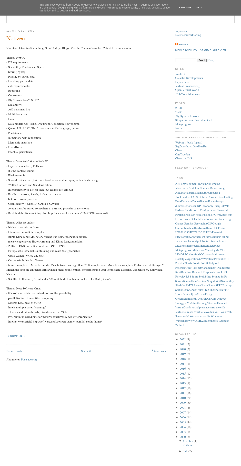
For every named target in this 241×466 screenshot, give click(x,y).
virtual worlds (217, 307)
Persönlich (220, 259)
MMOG (222, 250)
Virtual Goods (183, 307)
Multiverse (218, 254)
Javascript (193, 241)
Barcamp (208, 192)
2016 (183, 368)
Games (179, 223)
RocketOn (222, 272)
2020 (183, 349)
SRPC (219, 285)
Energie (218, 206)
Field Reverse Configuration (200, 210)
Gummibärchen (184, 228)
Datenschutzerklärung (188, 35)
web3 (186, 316)
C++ (197, 197)
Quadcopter (223, 267)
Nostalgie (181, 259)
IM (211, 232)
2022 (183, 339)
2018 (183, 359)
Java (184, 241)
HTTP (193, 232)
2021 (183, 344)
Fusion (179, 219)
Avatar (187, 192)
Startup (227, 285)
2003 (183, 432)
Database (186, 201)
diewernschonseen (186, 206)
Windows (216, 316)
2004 (183, 427)
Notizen (15, 38)
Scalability (205, 276)
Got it (198, 7)
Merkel (203, 245)
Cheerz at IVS (183, 158)
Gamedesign (225, 219)
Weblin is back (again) (188, 142)
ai (199, 184)
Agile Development (186, 184)
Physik (188, 263)
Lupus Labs (182, 82)
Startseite (86, 351)
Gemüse (188, 223)
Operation (193, 259)
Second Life (190, 281)
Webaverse (196, 316)
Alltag (179, 192)
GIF (209, 223)
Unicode (222, 298)
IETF (206, 232)
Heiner (183, 44)
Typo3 (194, 294)
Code (221, 197)
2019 (183, 354)
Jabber (225, 237)
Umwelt (202, 298)
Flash (192, 214)
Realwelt (197, 272)
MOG (201, 254)
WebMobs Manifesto (187, 94)
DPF (199, 206)
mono (208, 254)
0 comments (16, 336)
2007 (183, 412)
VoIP (217, 312)
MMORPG (181, 254)
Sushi (201, 290)
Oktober (188, 441)
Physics (179, 263)
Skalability (227, 281)
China (203, 197)
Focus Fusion (203, 214)
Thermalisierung (219, 290)
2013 (183, 383)
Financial (222, 210)
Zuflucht (180, 325)
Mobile (193, 254)
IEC (200, 232)
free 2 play (222, 214)
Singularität (214, 281)
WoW (191, 321)
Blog (217, 192)
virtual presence (200, 307)
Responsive (209, 272)
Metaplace (214, 245)
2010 (183, 398)
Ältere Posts (158, 351)
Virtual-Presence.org (187, 86)
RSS (188, 276)
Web (223, 312)
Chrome (212, 197)
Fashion (179, 210)
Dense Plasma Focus (203, 201)
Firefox (179, 214)
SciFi (224, 276)
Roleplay (180, 276)
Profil (178, 108)
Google (216, 223)
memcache (192, 245)
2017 (183, 364)
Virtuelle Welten (204, 312)
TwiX (178, 112)
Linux (222, 241)
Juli (185, 451)
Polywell (214, 263)
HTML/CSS (182, 232)
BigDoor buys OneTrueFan (191, 146)
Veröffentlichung (197, 303)
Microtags (211, 250)
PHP (229, 259)
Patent (210, 259)
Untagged (181, 303)
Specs (211, 285)
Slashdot (180, 285)
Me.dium (180, 245)
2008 (183, 407)
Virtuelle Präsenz (185, 312)
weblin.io (180, 74)
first (186, 214)
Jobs (202, 241)
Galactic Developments (189, 78)
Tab (207, 290)
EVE (226, 206)
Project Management (204, 267)
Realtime (186, 272)
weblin (207, 316)
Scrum (179, 281)
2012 (183, 388)
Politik (205, 263)
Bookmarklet (183, 197)
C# (192, 197)
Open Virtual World (187, 90)
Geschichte (200, 223)
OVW (202, 259)
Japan (178, 241)
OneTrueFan (182, 154)
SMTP (189, 285)
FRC (213, 214)
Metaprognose (183, 124)
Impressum (181, 31)
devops (219, 201)
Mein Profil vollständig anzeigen (200, 50)
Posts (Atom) (29, 359)
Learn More (184, 7)
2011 (183, 393)
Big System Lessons (187, 116)
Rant (178, 272)
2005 (183, 422)
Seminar (202, 281)
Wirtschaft (181, 321)
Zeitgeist (224, 321)
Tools (178, 294)
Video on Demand (217, 303)
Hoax (209, 228)
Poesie (196, 263)
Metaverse (198, 250)
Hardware (200, 228)
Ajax (203, 184)
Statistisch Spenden (186, 290)
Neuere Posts (14, 351)
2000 (183, 437)
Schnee (216, 276)
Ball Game (197, 192)
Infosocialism (213, 237)
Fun (230, 214)
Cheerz (179, 150)
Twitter (186, 294)
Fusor (187, 219)
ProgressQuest (183, 267)
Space (197, 285)
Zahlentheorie (210, 321)
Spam (204, 285)
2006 (183, 417)
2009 (183, 402)
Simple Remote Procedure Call (193, 120)
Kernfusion (212, 241)
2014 (183, 378)
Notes (178, 128)
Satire (194, 276)
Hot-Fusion (219, 228)
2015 (183, 373)
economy (208, 206)
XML (198, 321)
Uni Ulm (212, 298)
